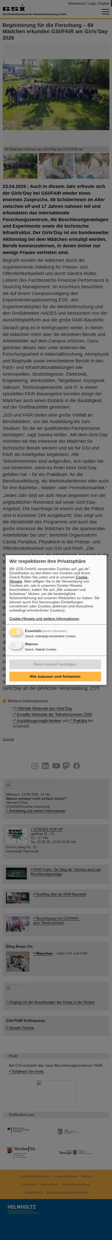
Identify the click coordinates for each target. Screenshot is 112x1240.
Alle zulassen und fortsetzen (55, 676)
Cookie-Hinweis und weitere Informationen (44, 619)
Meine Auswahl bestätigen (55, 664)
